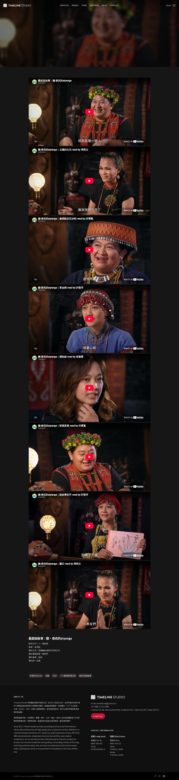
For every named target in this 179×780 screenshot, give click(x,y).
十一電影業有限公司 (68, 675)
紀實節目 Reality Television (89, 56)
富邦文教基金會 (85, 675)
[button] (171, 5)
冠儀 (47, 675)
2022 (55, 675)
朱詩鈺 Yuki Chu (36, 675)
